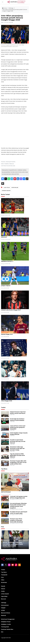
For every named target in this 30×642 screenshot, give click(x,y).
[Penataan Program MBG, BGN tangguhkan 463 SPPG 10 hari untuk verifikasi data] (5, 463)
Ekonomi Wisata (5, 613)
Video (2, 580)
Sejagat (3, 607)
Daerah (3, 586)
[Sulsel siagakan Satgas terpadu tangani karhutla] (5, 435)
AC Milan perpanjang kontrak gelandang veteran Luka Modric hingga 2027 (13, 309)
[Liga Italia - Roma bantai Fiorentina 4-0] (12, 205)
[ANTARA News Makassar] (16, 1)
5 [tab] (19, 550)
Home (5, 8)
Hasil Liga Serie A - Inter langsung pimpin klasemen (13, 236)
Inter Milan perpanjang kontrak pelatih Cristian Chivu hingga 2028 (15, 400)
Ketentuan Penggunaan (8, 619)
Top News (4, 469)
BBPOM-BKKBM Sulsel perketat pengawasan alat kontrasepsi (14, 491)
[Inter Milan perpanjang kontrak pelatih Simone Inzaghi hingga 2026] (15, 481)
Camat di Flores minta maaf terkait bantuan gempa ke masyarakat (17, 427)
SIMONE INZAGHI (6, 190)
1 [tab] (10, 550)
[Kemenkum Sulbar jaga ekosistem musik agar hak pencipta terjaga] (5, 449)
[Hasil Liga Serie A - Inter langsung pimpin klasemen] (15, 227)
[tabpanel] (15, 539)
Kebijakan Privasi (5, 621)
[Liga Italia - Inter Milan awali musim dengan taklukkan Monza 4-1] (15, 251)
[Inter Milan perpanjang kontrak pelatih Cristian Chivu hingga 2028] (15, 390)
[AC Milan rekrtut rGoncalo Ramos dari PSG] (13, 368)
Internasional (4, 605)
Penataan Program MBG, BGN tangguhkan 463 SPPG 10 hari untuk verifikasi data (18, 462)
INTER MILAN (15, 187)
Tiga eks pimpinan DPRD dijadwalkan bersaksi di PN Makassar (17, 455)
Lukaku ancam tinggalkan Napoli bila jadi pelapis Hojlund (13, 284)
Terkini (3, 407)
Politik (3, 591)
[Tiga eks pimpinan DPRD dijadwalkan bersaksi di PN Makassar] (5, 456)
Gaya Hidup (4, 596)
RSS (2, 632)
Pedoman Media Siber (7, 629)
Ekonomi (3, 599)
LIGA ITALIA (7, 187)
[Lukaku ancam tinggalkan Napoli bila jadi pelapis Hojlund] (15, 275)
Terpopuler (4, 574)
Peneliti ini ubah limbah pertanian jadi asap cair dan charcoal (17, 441)
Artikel (3, 610)
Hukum (3, 588)
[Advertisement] (15, 131)
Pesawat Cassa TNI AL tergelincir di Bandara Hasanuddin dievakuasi (16, 520)
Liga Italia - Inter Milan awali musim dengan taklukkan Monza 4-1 (13, 260)
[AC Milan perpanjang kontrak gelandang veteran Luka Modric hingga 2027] (15, 299)
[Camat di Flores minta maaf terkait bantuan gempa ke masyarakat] (5, 428)
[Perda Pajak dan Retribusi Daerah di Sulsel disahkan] (5, 421)
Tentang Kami (5, 626)
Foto (2, 526)
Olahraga (11, 8)
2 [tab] (13, 550)
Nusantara (4, 582)
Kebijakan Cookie (6, 624)
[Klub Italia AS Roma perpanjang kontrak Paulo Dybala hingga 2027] (15, 324)
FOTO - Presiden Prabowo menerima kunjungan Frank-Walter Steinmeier (13, 544)
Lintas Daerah (5, 593)
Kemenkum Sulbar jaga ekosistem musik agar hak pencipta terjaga (17, 448)
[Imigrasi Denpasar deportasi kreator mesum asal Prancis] (5, 414)
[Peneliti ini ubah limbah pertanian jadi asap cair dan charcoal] (5, 442)
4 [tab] (17, 550)
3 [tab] (15, 550)
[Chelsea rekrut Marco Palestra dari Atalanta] (14, 347)
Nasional (3, 615)
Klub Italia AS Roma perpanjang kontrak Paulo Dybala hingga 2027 (14, 333)
